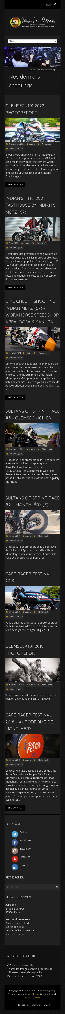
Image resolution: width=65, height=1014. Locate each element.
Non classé (46, 144)
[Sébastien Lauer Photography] (32, 18)
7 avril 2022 (14, 243)
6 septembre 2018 (17, 684)
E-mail (47, 1004)
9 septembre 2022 (17, 144)
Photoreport (43, 353)
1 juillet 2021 (15, 353)
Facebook (23, 1004)
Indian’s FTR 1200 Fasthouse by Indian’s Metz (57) (30, 205)
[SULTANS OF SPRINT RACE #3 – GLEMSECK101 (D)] (32, 425)
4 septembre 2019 (17, 449)
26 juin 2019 (15, 536)
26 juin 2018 (15, 760)
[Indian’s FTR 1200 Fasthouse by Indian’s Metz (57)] (32, 219)
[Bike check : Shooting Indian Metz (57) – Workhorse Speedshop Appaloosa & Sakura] (32, 328)
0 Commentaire (16, 148)
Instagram (35, 1004)
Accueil (32, 69)
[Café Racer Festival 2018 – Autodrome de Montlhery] (32, 735)
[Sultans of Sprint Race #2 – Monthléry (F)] (32, 511)
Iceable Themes (32, 997)
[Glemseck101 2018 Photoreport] (32, 660)
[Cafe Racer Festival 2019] (32, 587)
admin (32, 144)
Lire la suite (14, 185)
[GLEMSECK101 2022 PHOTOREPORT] (32, 119)
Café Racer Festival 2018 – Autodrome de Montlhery (29, 721)
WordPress (33, 994)
